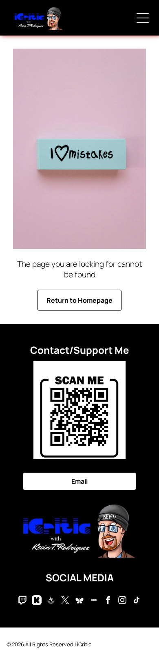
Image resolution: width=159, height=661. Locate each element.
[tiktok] (136, 601)
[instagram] (122, 601)
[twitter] (65, 601)
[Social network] (22, 601)
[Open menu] (143, 18)
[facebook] (108, 601)
